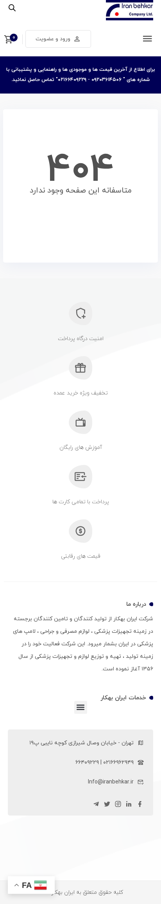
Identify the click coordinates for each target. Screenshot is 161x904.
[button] (80, 707)
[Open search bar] (12, 8)
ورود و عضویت (53, 39)
